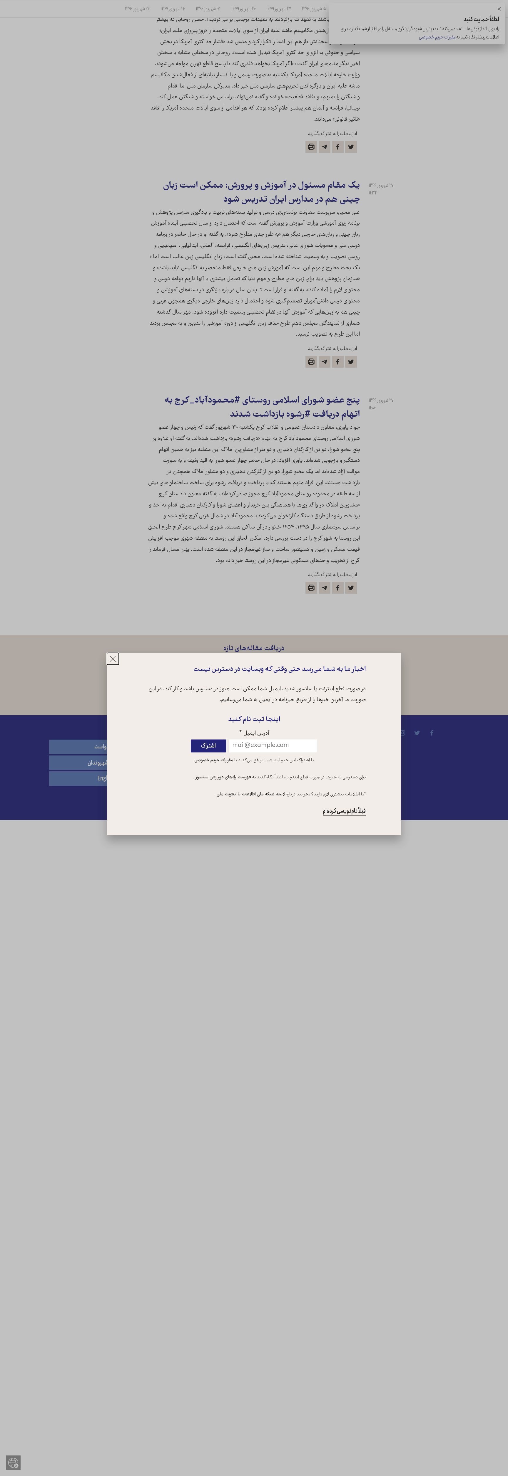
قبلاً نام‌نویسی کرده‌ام (344, 811)
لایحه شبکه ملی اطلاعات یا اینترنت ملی (250, 794)
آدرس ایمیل (254, 734)
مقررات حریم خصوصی (213, 761)
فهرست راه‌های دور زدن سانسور (222, 778)
